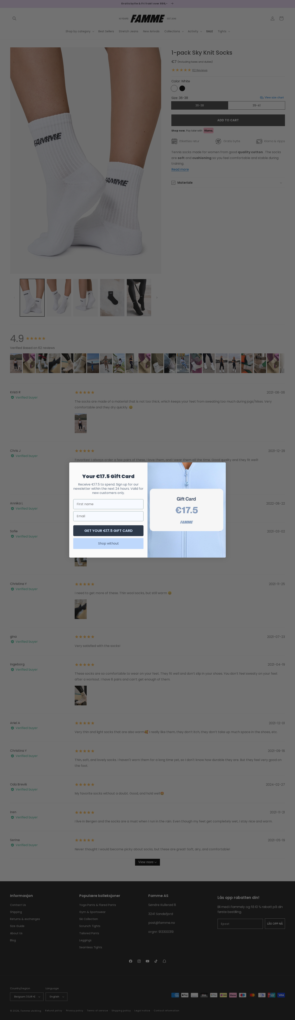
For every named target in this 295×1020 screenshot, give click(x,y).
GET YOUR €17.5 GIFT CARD (108, 530)
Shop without (108, 543)
